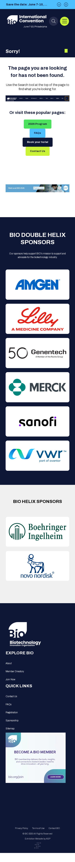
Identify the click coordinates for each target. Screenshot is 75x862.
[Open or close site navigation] (64, 21)
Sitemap (10, 728)
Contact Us (37, 151)
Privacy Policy (21, 828)
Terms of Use (38, 828)
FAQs (37, 133)
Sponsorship (12, 720)
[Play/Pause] (66, 4)
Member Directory (15, 671)
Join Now (10, 679)
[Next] (59, 4)
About (9, 663)
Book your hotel (37, 142)
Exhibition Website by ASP (37, 838)
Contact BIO (54, 828)
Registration (12, 712)
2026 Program (37, 124)
